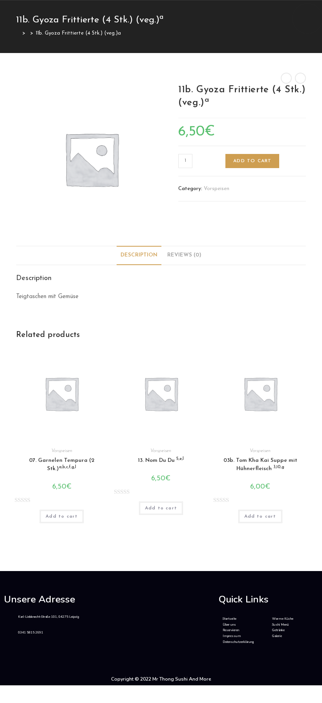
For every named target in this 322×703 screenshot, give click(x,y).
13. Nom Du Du (161, 460)
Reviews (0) (184, 255)
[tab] (139, 255)
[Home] (18, 33)
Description (139, 255)
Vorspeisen (216, 188)
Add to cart (252, 161)
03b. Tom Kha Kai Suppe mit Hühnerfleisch (260, 465)
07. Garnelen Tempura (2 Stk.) (61, 465)
